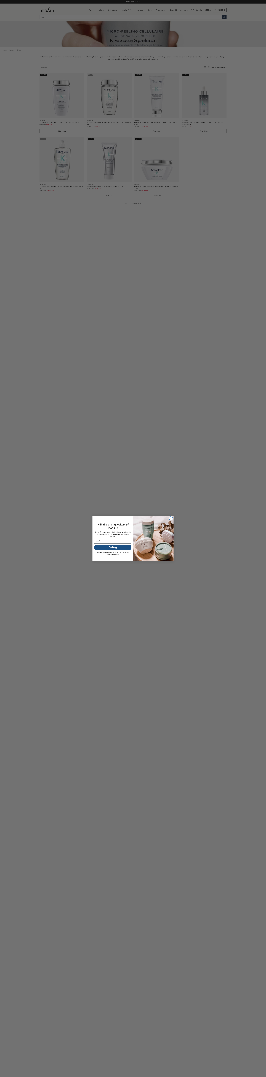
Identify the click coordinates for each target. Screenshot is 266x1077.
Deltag (113, 547)
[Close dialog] (171, 518)
